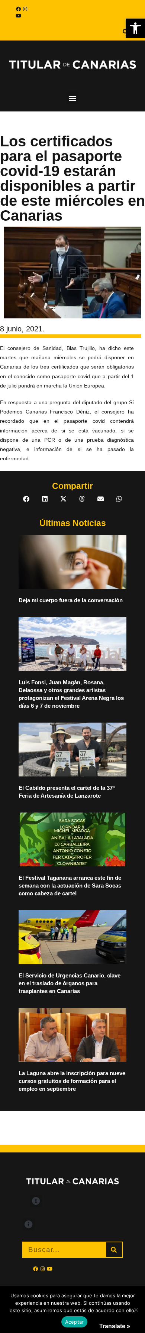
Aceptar (74, 1322)
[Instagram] (25, 9)
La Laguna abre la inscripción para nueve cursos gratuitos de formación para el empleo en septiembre (72, 1081)
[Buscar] (114, 1249)
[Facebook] (18, 9)
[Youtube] (18, 15)
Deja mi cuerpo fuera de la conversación (71, 600)
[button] (135, 28)
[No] (135, 1309)
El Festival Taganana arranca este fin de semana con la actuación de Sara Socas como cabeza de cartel (70, 885)
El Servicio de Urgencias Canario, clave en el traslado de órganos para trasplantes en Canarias (69, 983)
